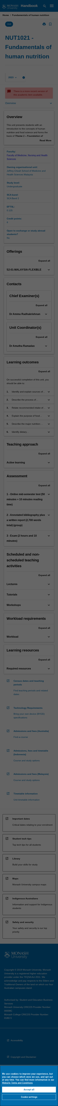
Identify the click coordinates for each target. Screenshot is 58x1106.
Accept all (29, 1089)
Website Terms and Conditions (17, 1082)
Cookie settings (29, 1097)
